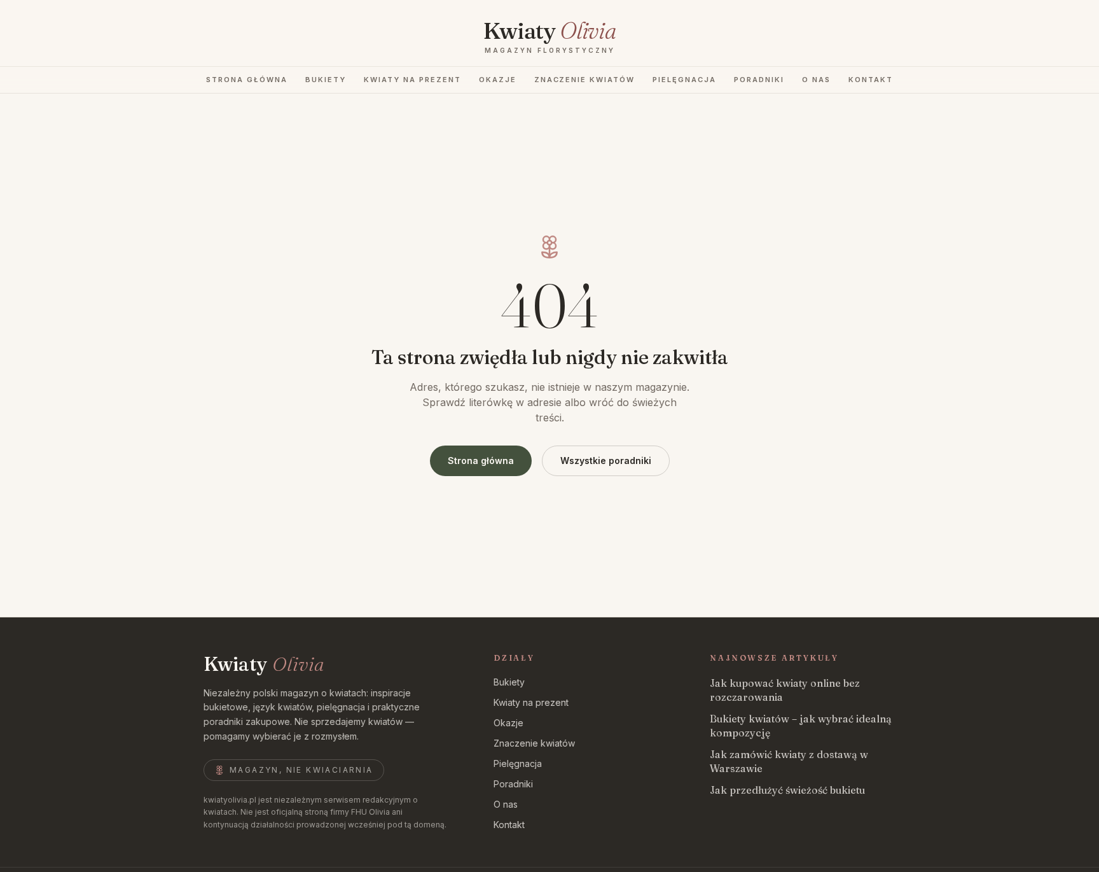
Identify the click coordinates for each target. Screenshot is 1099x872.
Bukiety (325, 79)
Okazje (497, 79)
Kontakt (870, 79)
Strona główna (246, 79)
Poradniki (759, 79)
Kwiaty (264, 664)
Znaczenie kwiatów (584, 79)
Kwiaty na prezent (412, 79)
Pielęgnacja (684, 79)
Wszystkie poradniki (605, 460)
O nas (816, 79)
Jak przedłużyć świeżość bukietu (787, 790)
